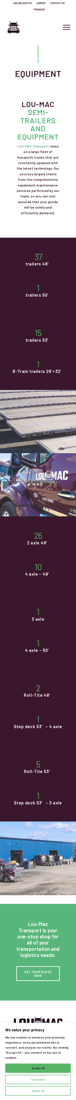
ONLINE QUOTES (22, 3)
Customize (38, 1079)
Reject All (38, 1091)
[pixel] (31, 27)
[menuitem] (22, 3)
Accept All (38, 1068)
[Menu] (64, 27)
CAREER (41, 3)
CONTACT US (57, 3)
